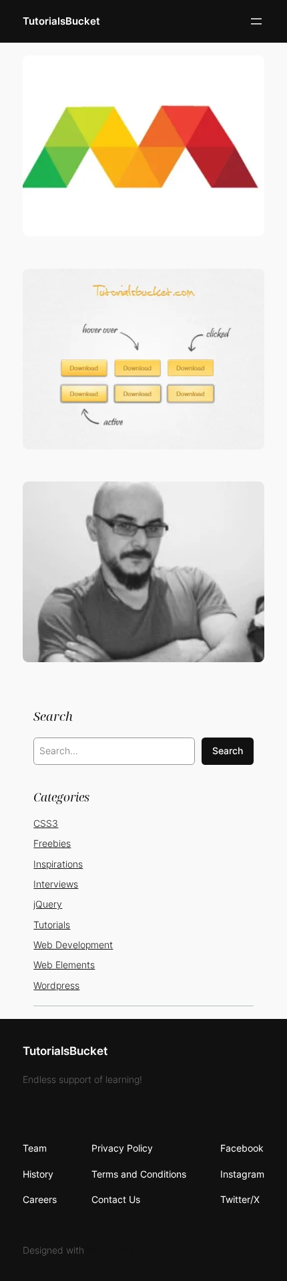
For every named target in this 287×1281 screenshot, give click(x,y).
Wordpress (56, 985)
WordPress (110, 1250)
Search (227, 750)
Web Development (73, 944)
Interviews (55, 884)
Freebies (52, 843)
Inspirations (58, 864)
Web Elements (64, 964)
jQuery (47, 904)
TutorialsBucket (61, 21)
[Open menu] (256, 21)
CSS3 (45, 823)
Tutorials (51, 924)
